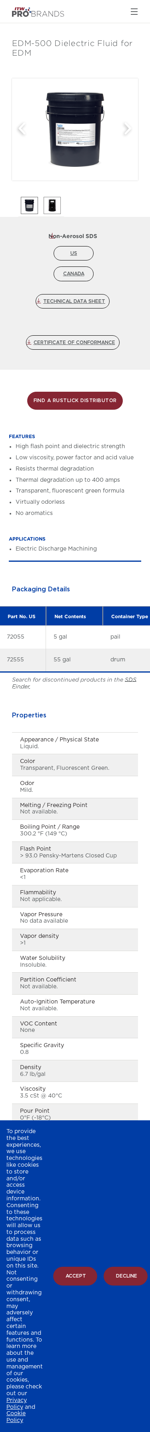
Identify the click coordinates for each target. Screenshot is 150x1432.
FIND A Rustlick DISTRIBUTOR (75, 400)
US (73, 253)
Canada (73, 273)
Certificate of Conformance (74, 342)
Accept (76, 1276)
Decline (126, 1276)
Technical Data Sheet (74, 301)
